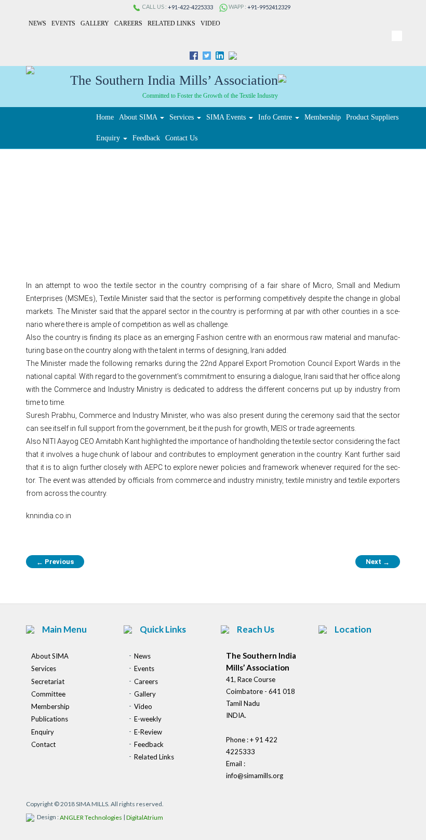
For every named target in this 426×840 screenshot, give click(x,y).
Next (378, 562)
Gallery (95, 23)
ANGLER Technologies (91, 818)
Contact (43, 744)
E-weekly (148, 719)
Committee (48, 694)
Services (182, 117)
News (37, 23)
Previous (55, 562)
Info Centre (276, 117)
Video (210, 23)
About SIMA (139, 117)
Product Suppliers (372, 117)
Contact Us (181, 138)
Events (63, 23)
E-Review (148, 732)
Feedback (146, 138)
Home (105, 117)
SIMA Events (227, 117)
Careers (128, 23)
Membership (322, 117)
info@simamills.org (254, 775)
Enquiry (109, 138)
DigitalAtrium (144, 818)
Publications (49, 719)
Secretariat (47, 681)
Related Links (171, 23)
